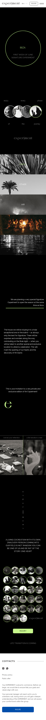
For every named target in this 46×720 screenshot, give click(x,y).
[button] (33, 3)
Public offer (6, 678)
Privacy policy (7, 675)
